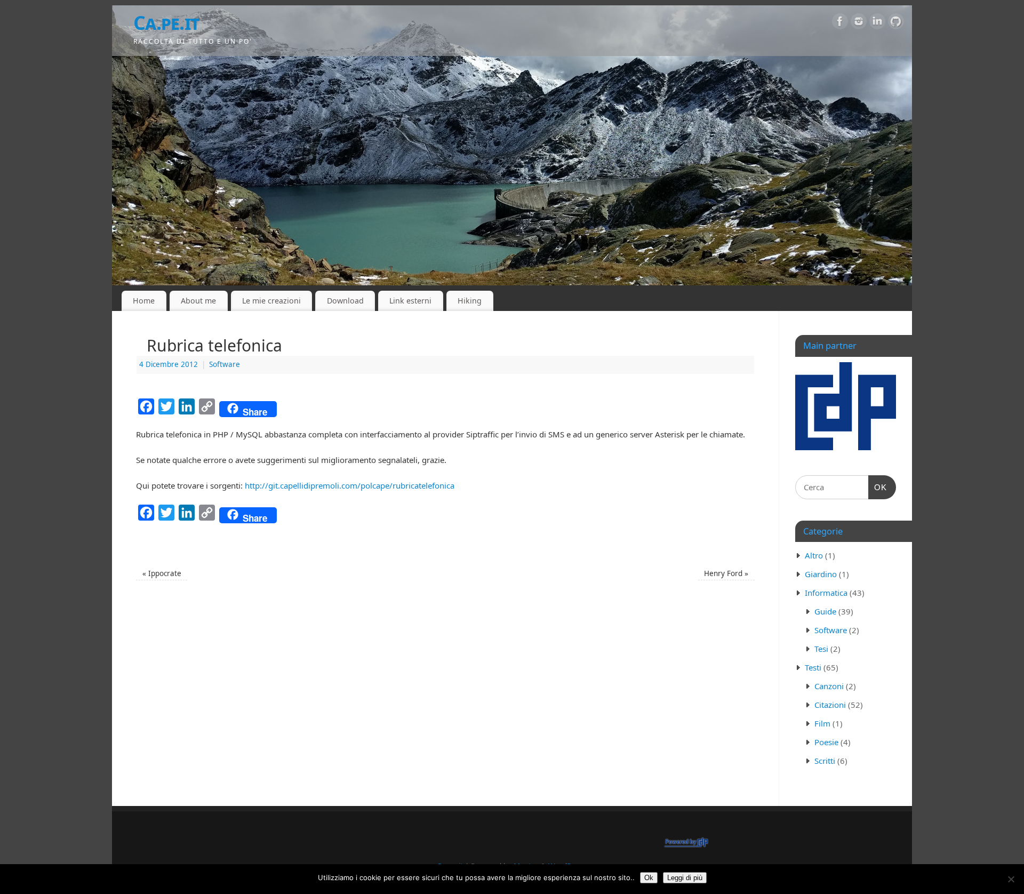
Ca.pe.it (166, 23)
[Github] (896, 23)
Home (144, 301)
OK (877, 487)
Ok (648, 878)
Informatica (826, 592)
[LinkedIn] (877, 23)
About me (198, 301)
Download (345, 301)
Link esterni (410, 301)
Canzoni (829, 686)
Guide (825, 611)
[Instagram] (859, 23)
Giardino (821, 574)
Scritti (824, 760)
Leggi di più (684, 878)
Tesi (821, 648)
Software (224, 364)
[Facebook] (840, 23)
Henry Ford (726, 573)
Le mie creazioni (271, 301)
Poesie (826, 742)
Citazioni (830, 704)
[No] (1010, 879)
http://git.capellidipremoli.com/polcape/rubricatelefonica (349, 485)
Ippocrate (161, 573)
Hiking (470, 301)
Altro (814, 555)
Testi (813, 667)
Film (822, 723)
